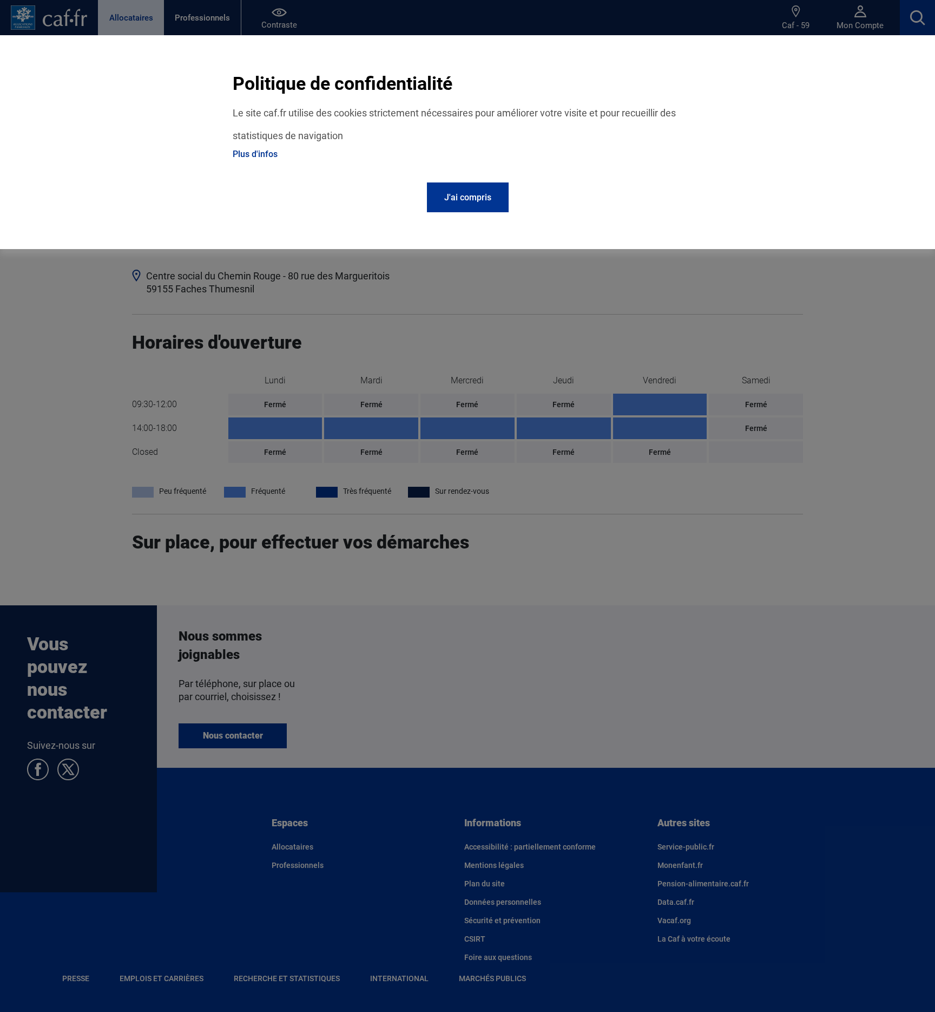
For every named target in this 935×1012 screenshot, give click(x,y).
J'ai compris (467, 197)
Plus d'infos (255, 154)
